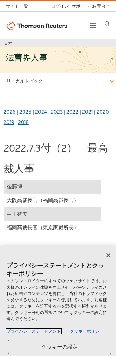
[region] (58, 301)
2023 (57, 112)
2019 (9, 122)
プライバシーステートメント (33, 331)
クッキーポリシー (86, 331)
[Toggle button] (93, 25)
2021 (87, 112)
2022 (72, 112)
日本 (8, 43)
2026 (9, 112)
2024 (41, 112)
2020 (103, 112)
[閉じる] (108, 255)
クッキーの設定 (59, 347)
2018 (23, 122)
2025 (25, 112)
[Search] (107, 23)
